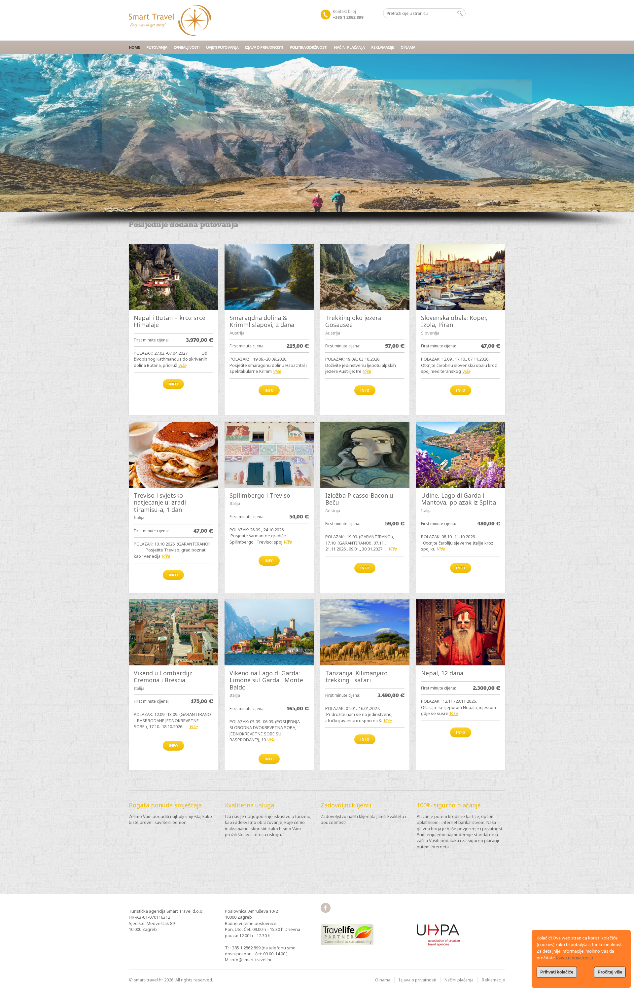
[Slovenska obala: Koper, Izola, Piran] (460, 277)
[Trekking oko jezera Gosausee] (364, 277)
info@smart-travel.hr (251, 960)
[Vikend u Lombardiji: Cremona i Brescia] (173, 632)
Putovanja (156, 47)
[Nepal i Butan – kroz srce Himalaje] (173, 277)
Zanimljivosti (186, 47)
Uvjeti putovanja (222, 47)
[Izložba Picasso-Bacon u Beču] (364, 455)
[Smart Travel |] (170, 20)
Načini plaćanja (349, 47)
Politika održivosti (308, 47)
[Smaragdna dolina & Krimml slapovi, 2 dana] (269, 277)
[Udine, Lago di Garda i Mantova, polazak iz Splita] (460, 455)
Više (182, 365)
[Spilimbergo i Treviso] (269, 455)
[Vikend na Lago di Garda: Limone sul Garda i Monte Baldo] (269, 632)
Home (134, 47)
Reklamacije (382, 47)
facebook (326, 908)
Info (173, 383)
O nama (408, 47)
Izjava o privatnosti (264, 47)
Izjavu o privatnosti (574, 958)
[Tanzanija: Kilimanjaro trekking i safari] (364, 632)
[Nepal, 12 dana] (460, 632)
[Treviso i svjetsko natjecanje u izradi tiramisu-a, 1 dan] (173, 455)
